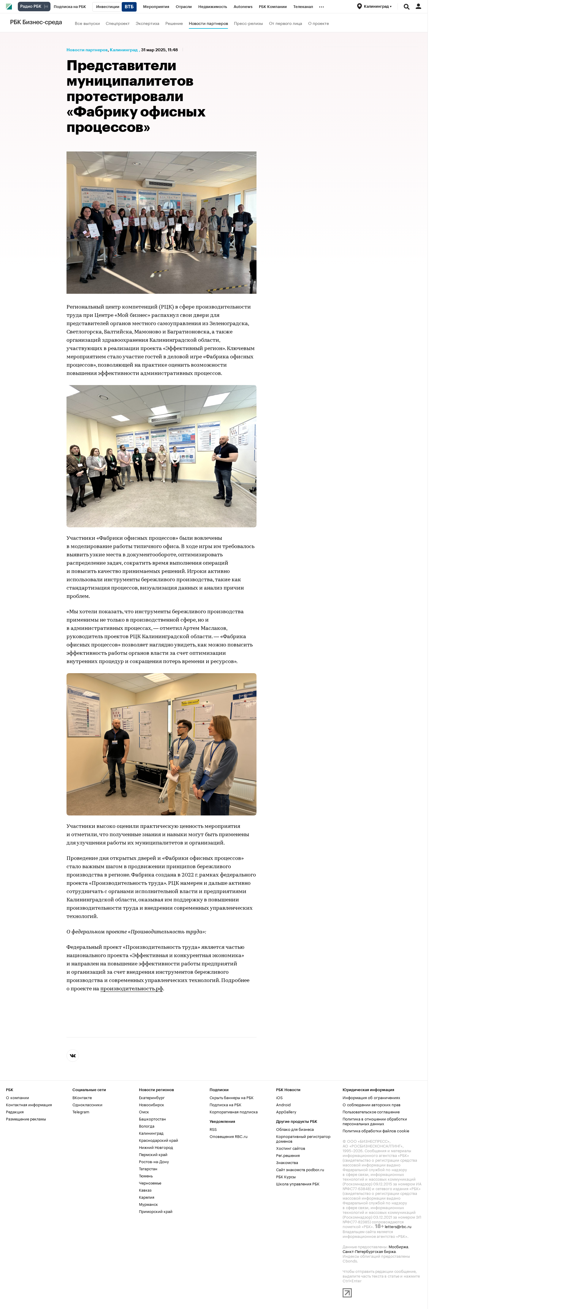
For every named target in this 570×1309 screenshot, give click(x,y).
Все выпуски (87, 23)
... (321, 6)
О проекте (318, 23)
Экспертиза (147, 23)
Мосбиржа (398, 1246)
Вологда (146, 1125)
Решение (174, 23)
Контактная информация (29, 1104)
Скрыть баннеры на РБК (232, 1097)
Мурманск (148, 1204)
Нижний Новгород (156, 1147)
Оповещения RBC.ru (229, 1136)
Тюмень (146, 1175)
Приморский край (155, 1211)
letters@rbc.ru (398, 1226)
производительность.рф (131, 989)
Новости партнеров (208, 23)
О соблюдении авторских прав (371, 1104)
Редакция (15, 1111)
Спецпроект (118, 23)
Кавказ (145, 1190)
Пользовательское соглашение (371, 1111)
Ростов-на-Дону (154, 1161)
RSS (213, 1129)
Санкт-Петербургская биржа (369, 1251)
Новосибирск (151, 1104)
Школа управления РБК (297, 1183)
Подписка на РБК (225, 1104)
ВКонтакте (82, 1097)
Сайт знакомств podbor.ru (300, 1169)
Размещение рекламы (26, 1118)
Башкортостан (152, 1118)
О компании (17, 1097)
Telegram (80, 1111)
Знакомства (287, 1162)
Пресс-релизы (248, 23)
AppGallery (286, 1111)
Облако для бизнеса (295, 1129)
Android (283, 1104)
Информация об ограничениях (371, 1097)
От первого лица (285, 23)
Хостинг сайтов (290, 1148)
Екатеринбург (152, 1097)
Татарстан (148, 1168)
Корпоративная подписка (234, 1111)
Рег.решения (288, 1155)
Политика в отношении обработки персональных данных (375, 1120)
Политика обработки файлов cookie (376, 1130)
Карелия (146, 1197)
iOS (279, 1097)
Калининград (124, 50)
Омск (144, 1111)
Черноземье (150, 1182)
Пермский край (153, 1154)
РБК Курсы (286, 1176)
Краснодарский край (158, 1140)
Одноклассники (87, 1104)
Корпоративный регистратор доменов (303, 1138)
